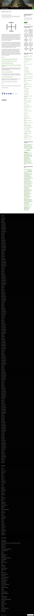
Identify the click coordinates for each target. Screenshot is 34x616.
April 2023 (2, 256)
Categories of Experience (10, 16)
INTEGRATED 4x (3, 556)
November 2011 (3, 444)
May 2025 (2, 237)
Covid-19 (28, 178)
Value (30, 206)
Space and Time (29, 162)
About (14, 8)
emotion (25, 182)
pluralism (29, 197)
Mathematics (26, 154)
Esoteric (31, 148)
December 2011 (3, 443)
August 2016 (3, 364)
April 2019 (2, 321)
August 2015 (3, 379)
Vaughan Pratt (27, 207)
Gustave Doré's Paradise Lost (5, 577)
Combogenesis (28, 177)
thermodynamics (26, 203)
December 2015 (3, 373)
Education (25, 181)
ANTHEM (2, 605)
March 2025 (2, 238)
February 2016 (3, 372)
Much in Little (25, 115)
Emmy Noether (30, 181)
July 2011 (2, 450)
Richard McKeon (28, 200)
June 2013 (2, 416)
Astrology (31, 173)
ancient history (25, 170)
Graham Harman (26, 186)
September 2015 (3, 378)
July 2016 (2, 366)
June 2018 (2, 336)
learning (29, 192)
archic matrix (29, 170)
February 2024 (3, 243)
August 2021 (3, 284)
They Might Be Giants (27, 204)
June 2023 (2, 253)
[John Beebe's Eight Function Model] (26, 44)
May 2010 (2, 462)
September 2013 (3, 412)
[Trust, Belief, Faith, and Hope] (26, 35)
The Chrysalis (3, 547)
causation (29, 175)
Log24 (2, 571)
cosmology (25, 178)
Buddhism (27, 174)
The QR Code (26, 82)
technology (28, 163)
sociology (29, 161)
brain (24, 174)
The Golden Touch (26, 91)
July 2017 (2, 351)
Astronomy (25, 145)
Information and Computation (28, 106)
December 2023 (3, 246)
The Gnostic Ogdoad (26, 128)
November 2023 (3, 247)
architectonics (31, 144)
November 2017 (3, 345)
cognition (25, 177)
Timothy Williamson (26, 206)
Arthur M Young (26, 172)
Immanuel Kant (26, 188)
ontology (27, 157)
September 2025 (3, 231)
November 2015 (3, 375)
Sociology (25, 162)
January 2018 (3, 342)
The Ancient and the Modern (27, 131)
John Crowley (25, 192)
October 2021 (3, 281)
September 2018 (3, 332)
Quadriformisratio (3, 581)
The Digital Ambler (3, 541)
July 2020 (2, 302)
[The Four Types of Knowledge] (30, 35)
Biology (28, 145)
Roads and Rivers (26, 113)
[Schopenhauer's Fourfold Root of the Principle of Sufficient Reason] (30, 40)
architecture (25, 171)
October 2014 (3, 394)
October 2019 (3, 314)
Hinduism (25, 187)
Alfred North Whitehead (27, 169)
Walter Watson (27, 208)
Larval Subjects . (3, 611)
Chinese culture (26, 176)
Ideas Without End (3, 572)
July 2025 (2, 234)
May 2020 (2, 305)
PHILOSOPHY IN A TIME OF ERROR (6, 599)
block (30, 145)
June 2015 (2, 382)
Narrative (25, 156)
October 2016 (3, 361)
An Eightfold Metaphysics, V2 (28, 58)
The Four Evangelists (26, 88)
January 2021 (3, 295)
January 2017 (3, 357)
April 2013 (2, 419)
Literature (25, 193)
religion (29, 159)
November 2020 (3, 296)
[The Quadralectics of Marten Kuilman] (26, 31)
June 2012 (2, 434)
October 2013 (3, 410)
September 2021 (3, 283)
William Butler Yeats (26, 209)
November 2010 (3, 456)
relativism (28, 198)
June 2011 (2, 452)
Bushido (25, 62)
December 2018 (3, 327)
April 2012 (2, 437)
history (27, 187)
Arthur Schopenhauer (26, 173)
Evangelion (25, 184)
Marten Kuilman (26, 195)
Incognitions (3, 606)
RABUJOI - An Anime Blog (4, 587)
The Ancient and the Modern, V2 (28, 59)
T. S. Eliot (25, 202)
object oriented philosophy (4, 509)
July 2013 (2, 415)
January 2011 (3, 455)
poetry (25, 198)
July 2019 (2, 317)
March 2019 (2, 323)
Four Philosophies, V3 (27, 135)
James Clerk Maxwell (27, 189)
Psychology (26, 159)
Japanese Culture (28, 190)
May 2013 (2, 418)
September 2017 (3, 348)
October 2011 (3, 446)
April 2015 (2, 385)
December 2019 (3, 311)
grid (28, 152)
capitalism (31, 174)
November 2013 (3, 409)
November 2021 (3, 280)
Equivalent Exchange (4, 8)
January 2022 (3, 277)
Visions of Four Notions (4, 568)
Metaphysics (30, 154)
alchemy (25, 144)
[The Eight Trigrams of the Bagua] (26, 40)
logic (29, 153)
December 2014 (3, 391)
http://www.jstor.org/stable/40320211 (7, 76)
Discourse (29, 147)
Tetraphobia (25, 109)
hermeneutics (3, 497)
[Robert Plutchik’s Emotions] (26, 49)
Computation (26, 146)
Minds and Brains (3, 575)
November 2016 (3, 360)
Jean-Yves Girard (26, 191)
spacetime (25, 163)
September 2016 (3, 363)
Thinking (31, 204)
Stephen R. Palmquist (27, 201)
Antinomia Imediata (3, 559)
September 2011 (3, 447)
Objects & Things (3, 609)
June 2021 (2, 287)
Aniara (25, 65)
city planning (30, 176)
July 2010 (2, 459)
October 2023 (3, 249)
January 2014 (3, 406)
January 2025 (3, 241)
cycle (26, 147)
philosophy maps (3, 565)
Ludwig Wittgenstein (27, 194)
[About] (30, 49)
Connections (25, 112)
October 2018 (3, 330)
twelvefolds (25, 8)
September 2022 (3, 265)
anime (27, 144)
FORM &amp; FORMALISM (4, 593)
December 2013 (3, 407)
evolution (25, 150)
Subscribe (26, 22)
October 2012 (3, 428)
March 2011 (2, 453)
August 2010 (3, 458)
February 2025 (3, 240)
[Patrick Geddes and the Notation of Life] (30, 44)
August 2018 (3, 333)
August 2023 (3, 250)
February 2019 (3, 324)
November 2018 (3, 329)
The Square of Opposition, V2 (28, 64)
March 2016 (2, 370)
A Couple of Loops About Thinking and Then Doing (27, 125)
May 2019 (2, 320)
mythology (30, 155)
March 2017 (2, 354)
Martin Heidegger (27, 196)
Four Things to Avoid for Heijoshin (28, 76)
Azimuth (2, 590)
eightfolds (21, 8)
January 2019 (3, 326)
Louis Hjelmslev (29, 193)
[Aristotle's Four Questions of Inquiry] (30, 31)
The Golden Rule (26, 94)
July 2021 (2, 286)
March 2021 (2, 292)
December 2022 (3, 262)
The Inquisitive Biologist (4, 550)
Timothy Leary (27, 205)
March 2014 (2, 403)
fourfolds (17, 8)
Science (25, 160)
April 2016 (2, 369)
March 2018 (2, 339)
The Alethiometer (26, 68)
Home (12, 8)
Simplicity (2, 553)
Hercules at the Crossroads (27, 100)
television (28, 202)
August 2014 (3, 397)
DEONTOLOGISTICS (4, 603)
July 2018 (2, 335)
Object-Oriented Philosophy (5, 608)
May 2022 (2, 271)
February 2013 (3, 422)
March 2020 (2, 308)
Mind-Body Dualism (26, 155)
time (24, 205)
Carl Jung (26, 175)
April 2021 (2, 290)
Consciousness (30, 146)
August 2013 (3, 413)
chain (2, 478)
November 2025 (3, 228)
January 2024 (3, 244)
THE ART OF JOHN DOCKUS (5, 584)
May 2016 (2, 367)
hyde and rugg (3, 566)
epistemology (28, 148)
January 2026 (3, 225)
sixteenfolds (29, 8)
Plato (27, 197)
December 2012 (3, 425)
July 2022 (2, 268)
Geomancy (25, 103)
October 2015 (3, 376)
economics (29, 180)
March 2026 (2, 222)
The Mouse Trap (3, 544)
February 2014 (3, 404)
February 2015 (3, 388)
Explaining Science (3, 569)
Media (25, 197)
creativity (31, 178)
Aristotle (29, 171)
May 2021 (2, 289)
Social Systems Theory (4, 562)
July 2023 (2, 252)
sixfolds (2, 524)
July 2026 (2, 219)
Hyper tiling (2, 602)
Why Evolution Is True (4, 578)
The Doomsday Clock (26, 71)
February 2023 (3, 259)
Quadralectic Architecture (4, 574)
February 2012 (3, 440)
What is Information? (26, 116)
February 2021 (3, 293)
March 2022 (2, 274)
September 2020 (3, 299)
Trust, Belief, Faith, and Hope (27, 110)
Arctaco (2, 563)
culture (25, 147)
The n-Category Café (4, 596)
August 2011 (3, 449)
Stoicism (31, 201)
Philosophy (26, 158)
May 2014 (2, 400)
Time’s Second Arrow (26, 61)
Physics (29, 158)
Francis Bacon (28, 184)
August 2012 (3, 431)
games (30, 185)
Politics (2, 515)
